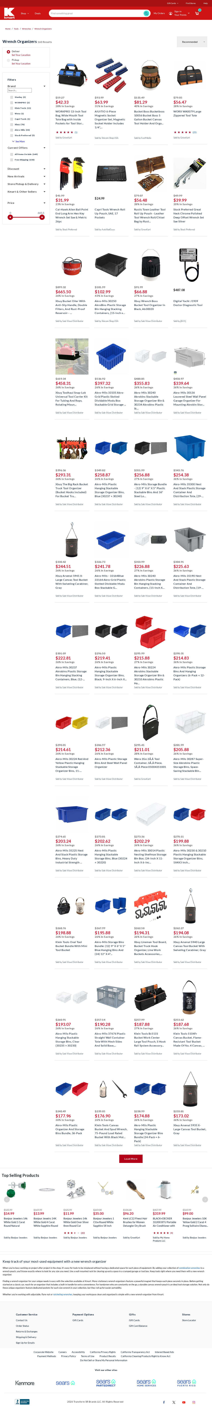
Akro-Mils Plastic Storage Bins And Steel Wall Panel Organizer (111, 762)
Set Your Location (21, 54)
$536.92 (100, 378)
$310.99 (139, 561)
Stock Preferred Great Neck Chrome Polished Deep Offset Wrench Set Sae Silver (188, 213)
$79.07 (138, 195)
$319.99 (159, 1213)
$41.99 (59, 195)
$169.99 (38, 1209)
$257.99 (139, 1019)
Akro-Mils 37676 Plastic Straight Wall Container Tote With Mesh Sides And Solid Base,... (110, 1037)
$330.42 (60, 561)
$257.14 (100, 1019)
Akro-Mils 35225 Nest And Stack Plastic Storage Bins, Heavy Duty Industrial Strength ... (71, 854)
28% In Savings (65, 106)
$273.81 (100, 836)
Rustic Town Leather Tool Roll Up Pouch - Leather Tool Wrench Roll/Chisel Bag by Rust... (150, 213)
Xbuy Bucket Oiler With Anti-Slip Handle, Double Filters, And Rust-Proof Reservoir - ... (71, 304)
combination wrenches (189, 1268)
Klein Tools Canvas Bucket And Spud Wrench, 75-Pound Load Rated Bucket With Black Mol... (111, 1129)
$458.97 (178, 378)
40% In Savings (143, 106)
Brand (12, 86)
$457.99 (157, 1209)
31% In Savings (104, 106)
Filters (12, 79)
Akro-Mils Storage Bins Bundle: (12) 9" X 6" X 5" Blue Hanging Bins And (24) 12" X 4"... (110, 945)
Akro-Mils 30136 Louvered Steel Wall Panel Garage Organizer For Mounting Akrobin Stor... (189, 396)
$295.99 (139, 653)
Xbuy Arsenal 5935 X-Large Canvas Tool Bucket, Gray (189, 1129)
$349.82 (100, 470)
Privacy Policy (68, 1356)
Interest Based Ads (164, 1352)
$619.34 (60, 378)
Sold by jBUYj (179, 321)
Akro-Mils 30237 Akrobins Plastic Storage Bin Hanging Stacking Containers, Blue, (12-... (70, 671)
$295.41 (139, 744)
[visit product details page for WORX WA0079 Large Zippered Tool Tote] (189, 76)
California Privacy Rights (103, 1352)
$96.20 (128, 1213)
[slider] (10, 217)
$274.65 (60, 836)
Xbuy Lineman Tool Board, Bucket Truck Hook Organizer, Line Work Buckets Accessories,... (150, 945)
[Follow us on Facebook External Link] (164, 1402)
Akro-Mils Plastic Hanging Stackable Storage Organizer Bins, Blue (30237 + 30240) (109, 488)
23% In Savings (65, 204)
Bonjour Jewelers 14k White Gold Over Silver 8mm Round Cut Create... (76, 1222)
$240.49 (60, 1111)
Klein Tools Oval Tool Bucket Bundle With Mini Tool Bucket (71, 945)
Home (7, 28)
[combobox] (100, 13)
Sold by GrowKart (63, 137)
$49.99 (177, 195)
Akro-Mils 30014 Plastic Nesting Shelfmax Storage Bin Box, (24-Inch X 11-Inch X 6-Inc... (150, 854)
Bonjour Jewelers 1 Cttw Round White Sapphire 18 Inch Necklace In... (103, 1222)
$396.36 (60, 470)
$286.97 (100, 744)
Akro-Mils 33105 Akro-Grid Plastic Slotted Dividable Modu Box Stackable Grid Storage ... (110, 396)
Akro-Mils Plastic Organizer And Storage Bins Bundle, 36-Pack (69, 1129)
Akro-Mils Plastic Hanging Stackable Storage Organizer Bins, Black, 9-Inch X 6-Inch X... (111, 671)
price (11, 202)
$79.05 (177, 97)
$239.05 (100, 1111)
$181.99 (100, 287)
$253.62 (178, 1019)
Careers (62, 1351)
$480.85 (139, 378)
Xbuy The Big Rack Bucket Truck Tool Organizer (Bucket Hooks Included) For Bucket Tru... (71, 488)
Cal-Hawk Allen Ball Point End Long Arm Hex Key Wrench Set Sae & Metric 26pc (71, 213)
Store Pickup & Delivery (23, 183)
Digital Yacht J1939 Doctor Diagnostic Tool (188, 303)
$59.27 (59, 97)
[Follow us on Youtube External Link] (184, 1402)
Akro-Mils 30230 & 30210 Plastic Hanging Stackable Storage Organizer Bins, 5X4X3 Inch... (189, 854)
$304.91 (178, 561)
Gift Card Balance (138, 1325)
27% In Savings (143, 295)
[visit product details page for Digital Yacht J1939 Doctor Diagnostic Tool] (189, 265)
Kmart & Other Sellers (22, 191)
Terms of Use (87, 1356)
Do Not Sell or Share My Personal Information (103, 1360)
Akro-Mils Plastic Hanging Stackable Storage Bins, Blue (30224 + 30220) (111, 854)
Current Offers (18, 147)
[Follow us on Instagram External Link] (193, 1402)
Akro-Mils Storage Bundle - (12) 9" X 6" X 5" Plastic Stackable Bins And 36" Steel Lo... (150, 488)
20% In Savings (183, 204)
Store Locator (189, 1320)
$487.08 (179, 290)
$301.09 (60, 653)
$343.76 (178, 470)
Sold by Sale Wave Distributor (69, 321)
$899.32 (60, 287)
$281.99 (178, 744)
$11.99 (68, 1213)
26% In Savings (65, 295)
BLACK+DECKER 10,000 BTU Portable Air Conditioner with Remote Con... (164, 1222)
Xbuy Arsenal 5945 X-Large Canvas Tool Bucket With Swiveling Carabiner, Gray (71, 579)
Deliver (21, 53)
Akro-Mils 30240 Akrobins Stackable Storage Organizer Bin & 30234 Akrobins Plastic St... (149, 396)
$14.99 (9, 1213)
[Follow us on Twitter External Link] (174, 1402)
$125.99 (8, 1209)
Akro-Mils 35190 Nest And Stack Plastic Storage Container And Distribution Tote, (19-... (189, 579)
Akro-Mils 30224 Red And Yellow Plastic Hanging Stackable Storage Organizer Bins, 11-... (71, 762)
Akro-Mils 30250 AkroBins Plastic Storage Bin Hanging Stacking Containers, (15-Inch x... (110, 304)
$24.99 (99, 198)
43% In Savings (104, 295)
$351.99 (139, 470)
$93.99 (99, 97)
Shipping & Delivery (26, 1337)
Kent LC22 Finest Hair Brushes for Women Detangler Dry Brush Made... (135, 1222)
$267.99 (100, 928)
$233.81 (178, 1111)
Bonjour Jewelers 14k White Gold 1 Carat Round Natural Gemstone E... (15, 1222)
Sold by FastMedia (142, 138)
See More (20, 141)
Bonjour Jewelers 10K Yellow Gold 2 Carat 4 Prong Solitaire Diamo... (195, 1222)
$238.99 (139, 1111)
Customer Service (27, 1314)
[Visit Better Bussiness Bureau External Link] (22, 1401)
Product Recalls (108, 1356)
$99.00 (188, 1213)
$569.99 (187, 1209)
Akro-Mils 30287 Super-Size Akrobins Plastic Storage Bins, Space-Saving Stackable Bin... (188, 762)
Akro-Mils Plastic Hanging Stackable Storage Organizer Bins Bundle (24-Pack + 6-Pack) (148, 1129)
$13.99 (39, 1213)
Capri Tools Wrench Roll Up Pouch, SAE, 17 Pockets (110, 213)
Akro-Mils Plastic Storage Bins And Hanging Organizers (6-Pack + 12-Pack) (189, 671)
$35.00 (98, 1213)
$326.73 (100, 561)
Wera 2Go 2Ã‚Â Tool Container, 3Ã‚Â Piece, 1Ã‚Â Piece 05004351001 (150, 762)
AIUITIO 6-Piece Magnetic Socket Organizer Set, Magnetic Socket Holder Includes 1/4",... (110, 115)
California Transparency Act (135, 1352)
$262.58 (139, 928)
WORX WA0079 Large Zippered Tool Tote (187, 113)
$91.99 (138, 287)
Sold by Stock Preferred (66, 229)
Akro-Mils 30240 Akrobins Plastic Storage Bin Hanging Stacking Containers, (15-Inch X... (149, 579)
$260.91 (60, 1019)
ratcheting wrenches (62, 1294)
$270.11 (178, 836)
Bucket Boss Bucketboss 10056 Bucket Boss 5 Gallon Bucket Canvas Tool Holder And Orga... (149, 115)
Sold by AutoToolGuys (105, 229)
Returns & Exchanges (26, 1331)
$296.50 (100, 653)
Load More (130, 1158)
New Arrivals (16, 176)
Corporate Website (44, 1351)
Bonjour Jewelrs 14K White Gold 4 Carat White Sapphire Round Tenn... (46, 1222)
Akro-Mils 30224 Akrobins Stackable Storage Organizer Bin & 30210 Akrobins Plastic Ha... (149, 671)
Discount (13, 168)
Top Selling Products (20, 1175)
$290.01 (60, 744)
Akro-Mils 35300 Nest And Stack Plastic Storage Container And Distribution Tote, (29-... (189, 488)
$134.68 (127, 1209)
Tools (16, 28)
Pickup (21, 62)
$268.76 (60, 928)
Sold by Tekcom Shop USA (106, 138)
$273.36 (139, 836)
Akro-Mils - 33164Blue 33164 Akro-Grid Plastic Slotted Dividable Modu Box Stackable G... (110, 579)
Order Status (22, 1325)
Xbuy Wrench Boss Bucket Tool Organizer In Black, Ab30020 (149, 304)
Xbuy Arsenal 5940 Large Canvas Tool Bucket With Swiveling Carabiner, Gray (189, 945)
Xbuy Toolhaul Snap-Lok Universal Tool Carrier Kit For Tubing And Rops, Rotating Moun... (71, 396)
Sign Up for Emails (25, 1342)
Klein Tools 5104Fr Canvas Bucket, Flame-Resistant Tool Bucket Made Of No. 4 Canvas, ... (189, 1037)
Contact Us (21, 1320)
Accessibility (78, 1352)
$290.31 (178, 653)
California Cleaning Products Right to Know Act (145, 1356)
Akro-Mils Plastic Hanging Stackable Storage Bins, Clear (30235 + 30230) (67, 1037)
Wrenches (26, 28)
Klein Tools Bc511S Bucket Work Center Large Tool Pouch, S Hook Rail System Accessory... (150, 1037)
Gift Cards (78, 1320)
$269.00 (97, 1209)
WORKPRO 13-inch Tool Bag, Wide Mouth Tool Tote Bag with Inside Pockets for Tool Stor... (70, 115)
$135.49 (139, 97)
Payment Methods (46, 1356)
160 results (27, 41)
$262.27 (178, 928)
